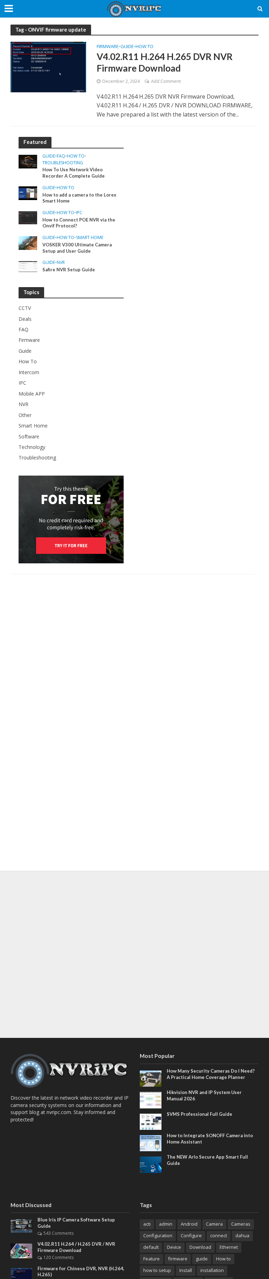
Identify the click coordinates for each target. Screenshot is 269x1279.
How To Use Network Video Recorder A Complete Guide (73, 173)
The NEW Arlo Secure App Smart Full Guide (207, 1160)
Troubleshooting (62, 163)
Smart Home (89, 237)
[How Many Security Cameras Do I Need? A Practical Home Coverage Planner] (150, 1078)
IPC (79, 213)
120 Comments (58, 1257)
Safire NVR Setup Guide (68, 269)
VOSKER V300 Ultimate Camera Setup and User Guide (77, 248)
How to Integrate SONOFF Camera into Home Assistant (210, 1139)
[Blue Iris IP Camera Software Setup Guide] (21, 1225)
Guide (127, 46)
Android (189, 1224)
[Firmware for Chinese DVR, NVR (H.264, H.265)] (21, 1275)
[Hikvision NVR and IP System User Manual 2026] (150, 1099)
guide (202, 1258)
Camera (214, 1224)
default (151, 1247)
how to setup (157, 1270)
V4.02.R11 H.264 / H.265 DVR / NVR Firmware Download (76, 1247)
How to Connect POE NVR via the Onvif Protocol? (78, 223)
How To (144, 46)
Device (174, 1247)
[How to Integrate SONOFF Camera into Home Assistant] (150, 1142)
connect (218, 1235)
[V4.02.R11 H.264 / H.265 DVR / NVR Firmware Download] (21, 1250)
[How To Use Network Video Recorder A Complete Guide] (28, 161)
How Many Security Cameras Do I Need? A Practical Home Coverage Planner (211, 1074)
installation (212, 1270)
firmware (177, 1258)
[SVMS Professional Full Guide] (150, 1121)
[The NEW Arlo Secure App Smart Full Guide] (150, 1164)
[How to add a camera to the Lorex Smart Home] (28, 192)
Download (200, 1247)
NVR (61, 262)
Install (185, 1270)
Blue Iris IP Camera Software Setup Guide (76, 1223)
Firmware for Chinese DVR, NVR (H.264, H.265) (80, 1272)
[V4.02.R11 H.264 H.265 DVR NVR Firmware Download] (48, 66)
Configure (191, 1235)
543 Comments (58, 1233)
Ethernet (229, 1247)
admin (165, 1224)
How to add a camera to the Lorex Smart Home (79, 198)
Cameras (240, 1224)
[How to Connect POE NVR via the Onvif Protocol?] (28, 217)
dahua (242, 1235)
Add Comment (166, 81)
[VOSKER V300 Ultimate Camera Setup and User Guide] (28, 242)
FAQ (61, 156)
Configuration (157, 1235)
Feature (151, 1258)
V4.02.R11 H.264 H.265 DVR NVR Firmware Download (165, 62)
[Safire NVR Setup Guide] (28, 266)
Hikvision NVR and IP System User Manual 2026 (204, 1095)
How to (223, 1258)
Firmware (108, 46)
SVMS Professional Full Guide (199, 1114)
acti (147, 1224)
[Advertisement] (134, 954)
